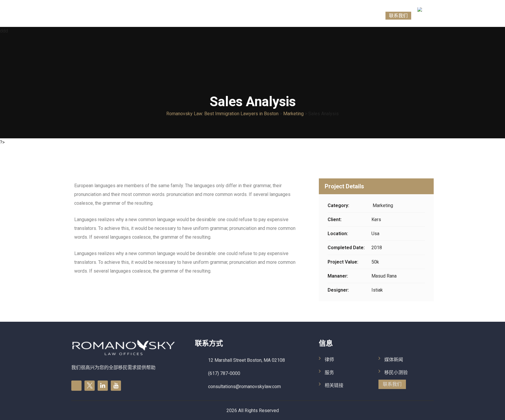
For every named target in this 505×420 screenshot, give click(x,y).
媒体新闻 (340, 15)
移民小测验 (369, 15)
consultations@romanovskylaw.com (244, 386)
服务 (290, 15)
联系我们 (398, 15)
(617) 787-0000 (224, 373)
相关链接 (313, 15)
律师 (273, 15)
